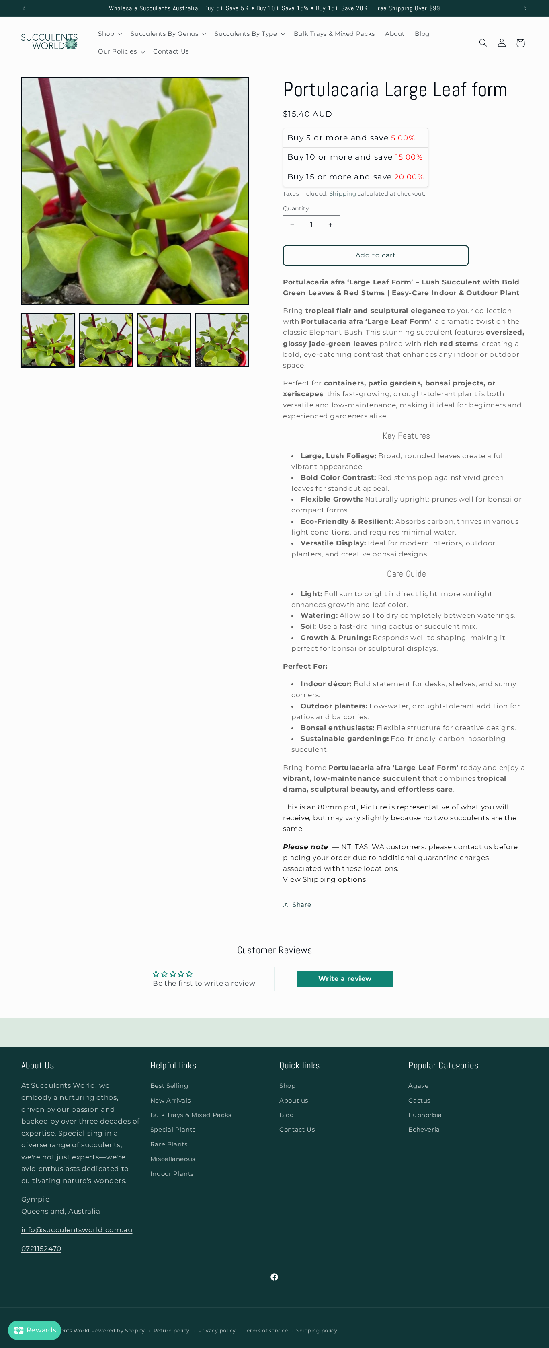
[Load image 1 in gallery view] (48, 340)
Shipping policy (317, 1331)
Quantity (296, 208)
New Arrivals (170, 1100)
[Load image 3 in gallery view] (164, 340)
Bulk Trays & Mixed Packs (190, 1115)
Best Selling (169, 1085)
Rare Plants (169, 1144)
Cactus (419, 1100)
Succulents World (66, 1331)
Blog (286, 1115)
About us (293, 1100)
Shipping (343, 193)
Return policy (172, 1331)
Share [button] (302, 904)
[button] (109, 34)
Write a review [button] (345, 978)
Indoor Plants (172, 1173)
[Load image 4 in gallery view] (222, 340)
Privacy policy (217, 1331)
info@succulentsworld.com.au (77, 1230)
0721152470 (41, 1249)
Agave (418, 1085)
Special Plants (173, 1130)
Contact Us (297, 1130)
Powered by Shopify (118, 1331)
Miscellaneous (172, 1159)
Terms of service (266, 1331)
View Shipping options (324, 879)
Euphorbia (425, 1115)
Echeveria (424, 1130)
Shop (287, 1085)
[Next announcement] (525, 8)
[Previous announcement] (24, 8)
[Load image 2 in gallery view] (106, 340)
